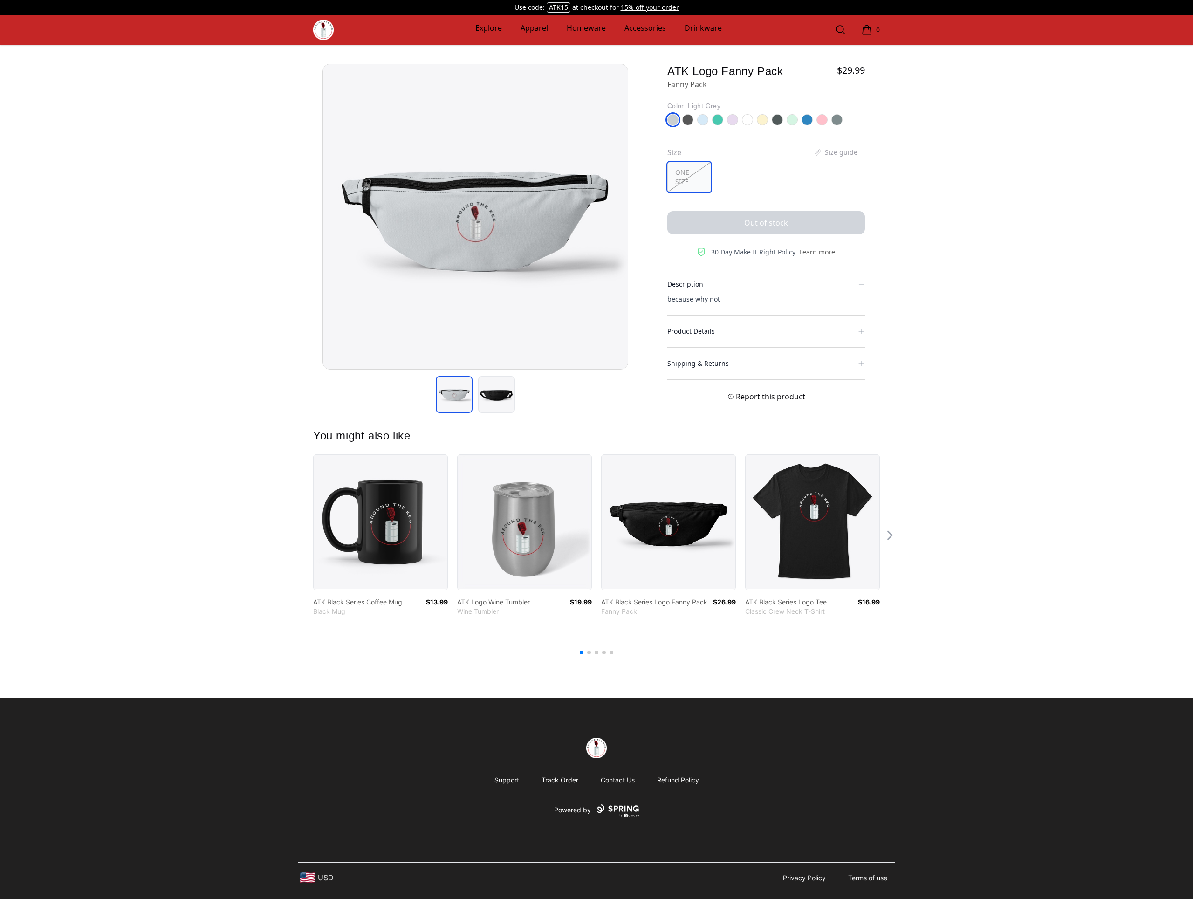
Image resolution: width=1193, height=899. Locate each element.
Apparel (534, 28)
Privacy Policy (804, 878)
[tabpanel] (475, 217)
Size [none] (674, 152)
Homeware (586, 28)
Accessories (645, 28)
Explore (488, 28)
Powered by (572, 810)
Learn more (817, 251)
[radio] (689, 177)
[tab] (454, 394)
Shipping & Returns (698, 363)
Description (685, 284)
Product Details (691, 331)
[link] (380, 522)
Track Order (560, 780)
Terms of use (867, 878)
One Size (682, 177)
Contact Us (618, 780)
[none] (835, 152)
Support (506, 780)
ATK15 (558, 7)
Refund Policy (678, 780)
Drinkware (703, 28)
